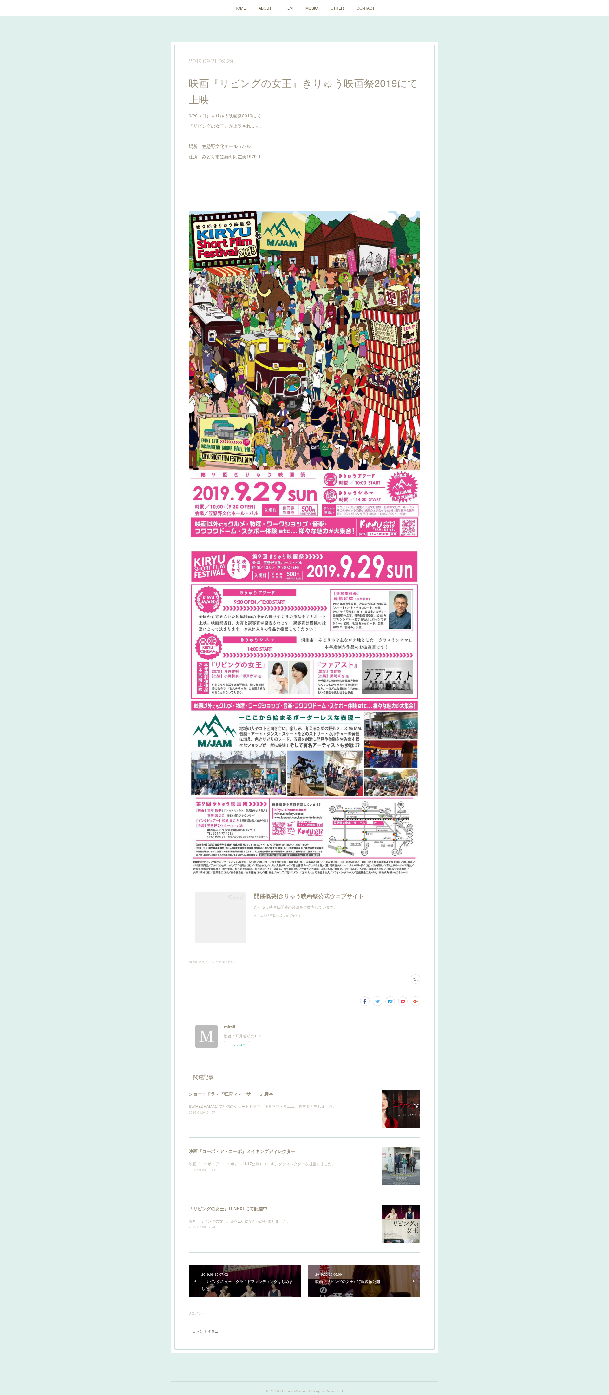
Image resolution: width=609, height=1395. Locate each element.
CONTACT (366, 7)
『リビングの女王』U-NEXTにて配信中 (228, 1208)
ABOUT (265, 7)
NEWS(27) (196, 962)
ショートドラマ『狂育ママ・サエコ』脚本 (231, 1093)
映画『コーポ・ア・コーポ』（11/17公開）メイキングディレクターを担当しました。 (262, 1163)
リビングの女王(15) (220, 962)
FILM (288, 7)
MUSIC (311, 7)
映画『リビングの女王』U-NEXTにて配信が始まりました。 (240, 1221)
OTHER (337, 7)
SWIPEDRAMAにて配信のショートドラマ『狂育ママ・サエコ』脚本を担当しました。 (263, 1106)
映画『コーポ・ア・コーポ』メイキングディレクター (242, 1151)
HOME (240, 7)
